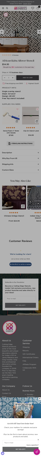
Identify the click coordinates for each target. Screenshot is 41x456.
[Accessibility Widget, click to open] (2, 453)
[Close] (39, 398)
